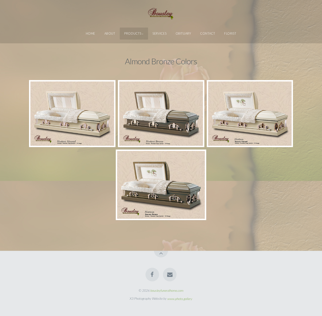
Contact (207, 33)
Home (90, 33)
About (109, 33)
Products (132, 33)
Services (159, 33)
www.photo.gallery (179, 298)
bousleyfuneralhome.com (166, 290)
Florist (230, 33)
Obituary (183, 33)
